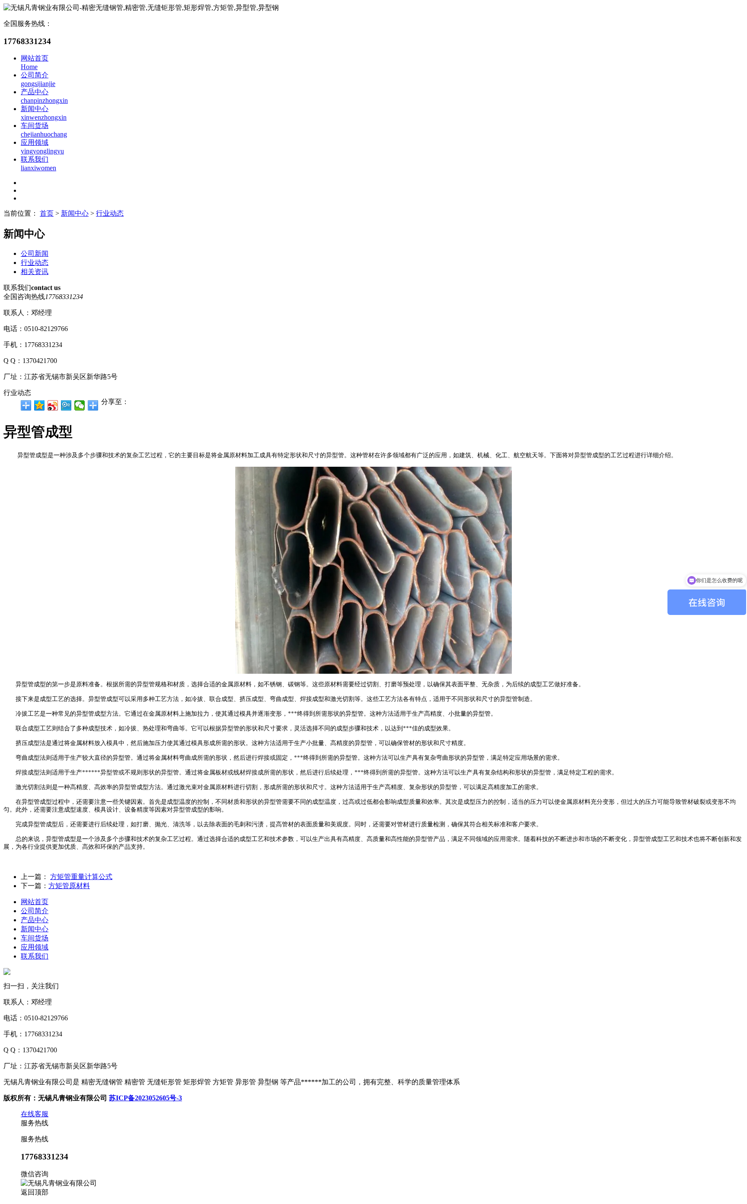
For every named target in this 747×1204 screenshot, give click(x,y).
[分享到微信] (79, 405)
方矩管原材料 (69, 885)
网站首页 (34, 901)
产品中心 (34, 920)
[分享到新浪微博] (53, 405)
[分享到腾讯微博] (66, 405)
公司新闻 (34, 253)
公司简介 (34, 910)
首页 (47, 213)
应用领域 (34, 947)
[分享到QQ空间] (39, 405)
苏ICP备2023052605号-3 (145, 1098)
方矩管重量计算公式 (81, 876)
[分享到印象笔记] (93, 405)
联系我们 (34, 956)
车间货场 (34, 938)
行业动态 (110, 213)
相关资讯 (34, 271)
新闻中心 (75, 213)
